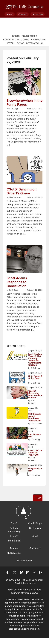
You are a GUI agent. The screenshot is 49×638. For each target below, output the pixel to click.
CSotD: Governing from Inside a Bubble (35, 394)
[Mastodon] (27, 573)
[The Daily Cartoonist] (24, 7)
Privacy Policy (24, 560)
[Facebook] (8, 573)
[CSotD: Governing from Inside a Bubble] (17, 393)
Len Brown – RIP (34, 435)
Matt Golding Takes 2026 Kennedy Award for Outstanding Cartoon (35, 359)
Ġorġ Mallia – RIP (35, 469)
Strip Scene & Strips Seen (35, 377)
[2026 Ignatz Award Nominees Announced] (17, 413)
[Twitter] (14, 573)
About (9, 14)
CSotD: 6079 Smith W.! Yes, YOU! (35, 452)
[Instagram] (40, 573)
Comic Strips (29, 36)
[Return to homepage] (24, 514)
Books (20, 43)
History (10, 43)
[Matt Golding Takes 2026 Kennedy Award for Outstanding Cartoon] (17, 356)
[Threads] (34, 573)
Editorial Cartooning (16, 39)
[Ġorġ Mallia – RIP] (17, 470)
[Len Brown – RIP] (17, 433)
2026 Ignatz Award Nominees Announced (34, 417)
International (34, 43)
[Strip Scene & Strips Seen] (17, 378)
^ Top (38, 497)
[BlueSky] (21, 573)
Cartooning (38, 39)
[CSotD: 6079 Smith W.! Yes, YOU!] (17, 449)
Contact (22, 14)
